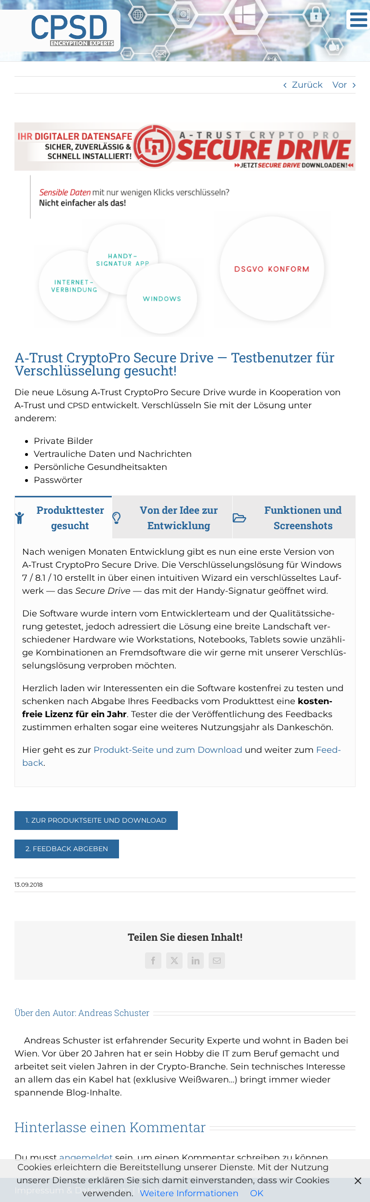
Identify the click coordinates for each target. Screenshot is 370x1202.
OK (257, 1193)
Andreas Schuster (113, 1012)
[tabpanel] (185, 662)
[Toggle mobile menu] (358, 19)
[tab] (63, 517)
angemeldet (86, 1157)
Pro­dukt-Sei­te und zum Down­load (167, 750)
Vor (339, 85)
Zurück (307, 85)
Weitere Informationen (189, 1193)
